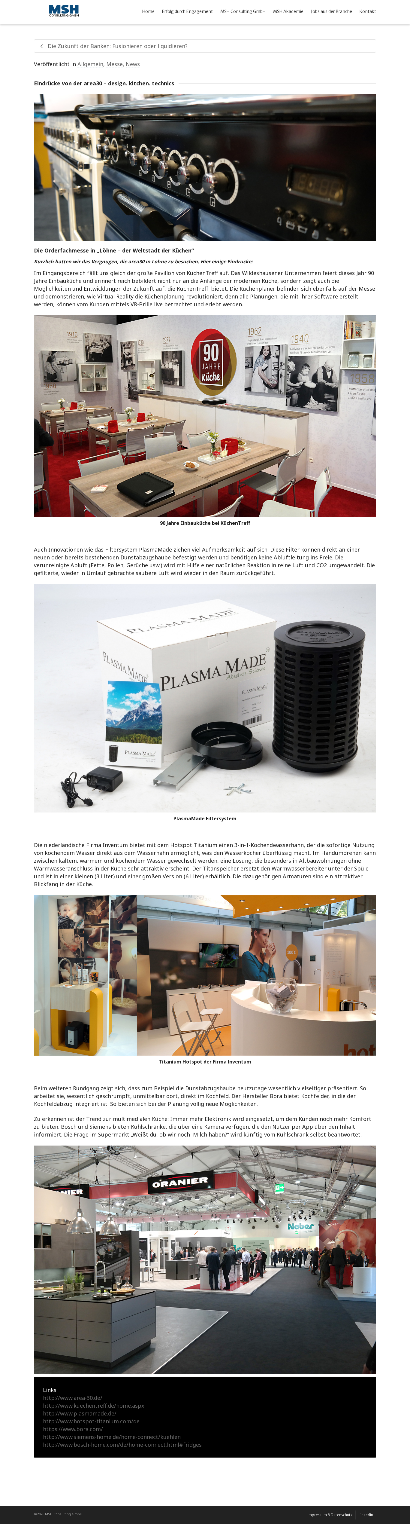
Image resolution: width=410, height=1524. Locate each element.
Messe (114, 64)
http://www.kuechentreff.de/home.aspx (93, 1405)
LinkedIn (366, 1515)
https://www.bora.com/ (73, 1429)
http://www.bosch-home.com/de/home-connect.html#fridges (122, 1444)
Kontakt (368, 11)
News (133, 64)
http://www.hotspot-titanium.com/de (91, 1421)
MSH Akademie (288, 11)
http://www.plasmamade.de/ (79, 1413)
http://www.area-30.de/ (72, 1397)
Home (148, 11)
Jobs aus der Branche (331, 11)
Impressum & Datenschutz (330, 1515)
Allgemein (90, 64)
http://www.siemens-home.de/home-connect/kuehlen (112, 1436)
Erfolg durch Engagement (187, 11)
